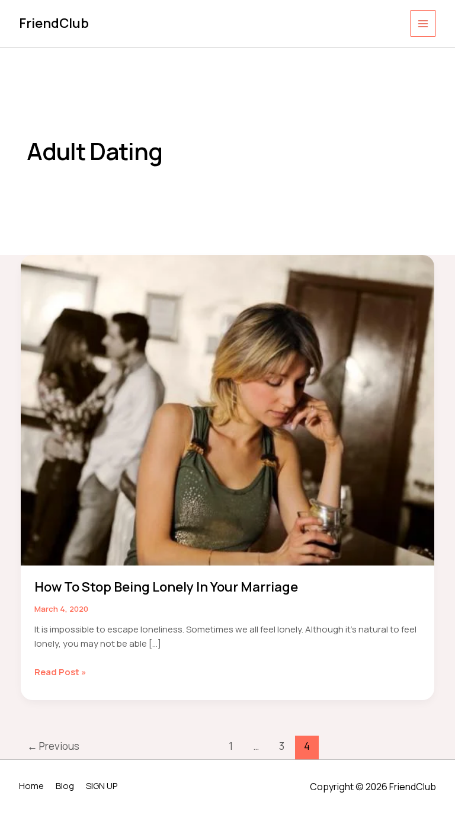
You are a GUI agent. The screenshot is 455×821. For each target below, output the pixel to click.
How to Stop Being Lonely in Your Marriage (166, 587)
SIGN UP (101, 786)
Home (31, 786)
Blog (65, 786)
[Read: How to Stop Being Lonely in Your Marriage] (227, 409)
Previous (53, 746)
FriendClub (54, 23)
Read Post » (60, 672)
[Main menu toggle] (423, 23)
